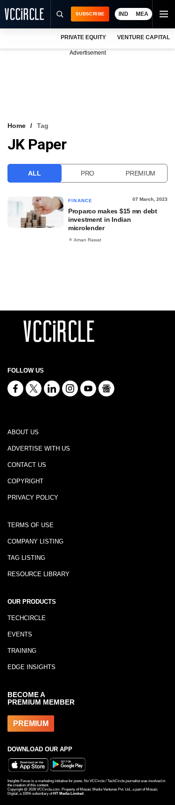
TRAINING (21, 650)
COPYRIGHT (25, 481)
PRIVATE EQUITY (83, 37)
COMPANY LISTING (35, 541)
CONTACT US (26, 464)
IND (123, 14)
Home (16, 125)
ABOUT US (23, 432)
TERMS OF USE (30, 525)
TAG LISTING (26, 557)
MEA (142, 14)
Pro (87, 173)
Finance (80, 200)
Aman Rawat (87, 239)
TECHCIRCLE (26, 617)
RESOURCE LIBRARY (38, 574)
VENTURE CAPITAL (143, 37)
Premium (140, 173)
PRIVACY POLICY (32, 497)
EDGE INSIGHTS (31, 667)
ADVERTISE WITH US (38, 448)
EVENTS (19, 634)
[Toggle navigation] (163, 14)
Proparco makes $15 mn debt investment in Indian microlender (112, 219)
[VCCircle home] (24, 14)
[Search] (59, 14)
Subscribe (90, 13)
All (34, 173)
